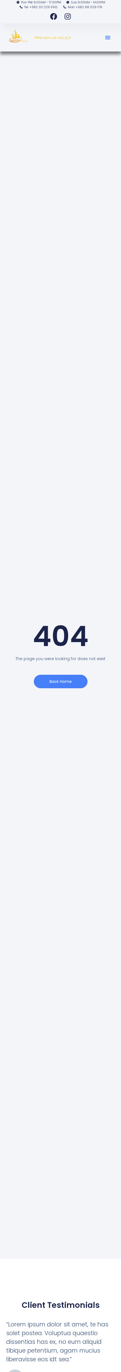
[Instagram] (67, 16)
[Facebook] (53, 16)
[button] (108, 37)
